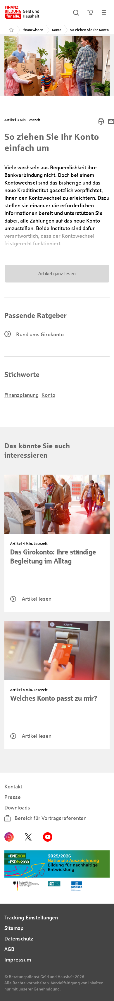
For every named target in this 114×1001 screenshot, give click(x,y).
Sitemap (14, 928)
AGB (9, 949)
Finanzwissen (33, 30)
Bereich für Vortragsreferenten (50, 818)
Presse (12, 797)
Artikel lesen (36, 599)
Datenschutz (18, 939)
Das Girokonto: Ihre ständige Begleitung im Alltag (53, 556)
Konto (56, 30)
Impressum (17, 960)
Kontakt (13, 787)
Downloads (17, 808)
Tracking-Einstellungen (31, 918)
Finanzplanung (21, 395)
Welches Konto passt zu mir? (53, 698)
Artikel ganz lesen (57, 273)
